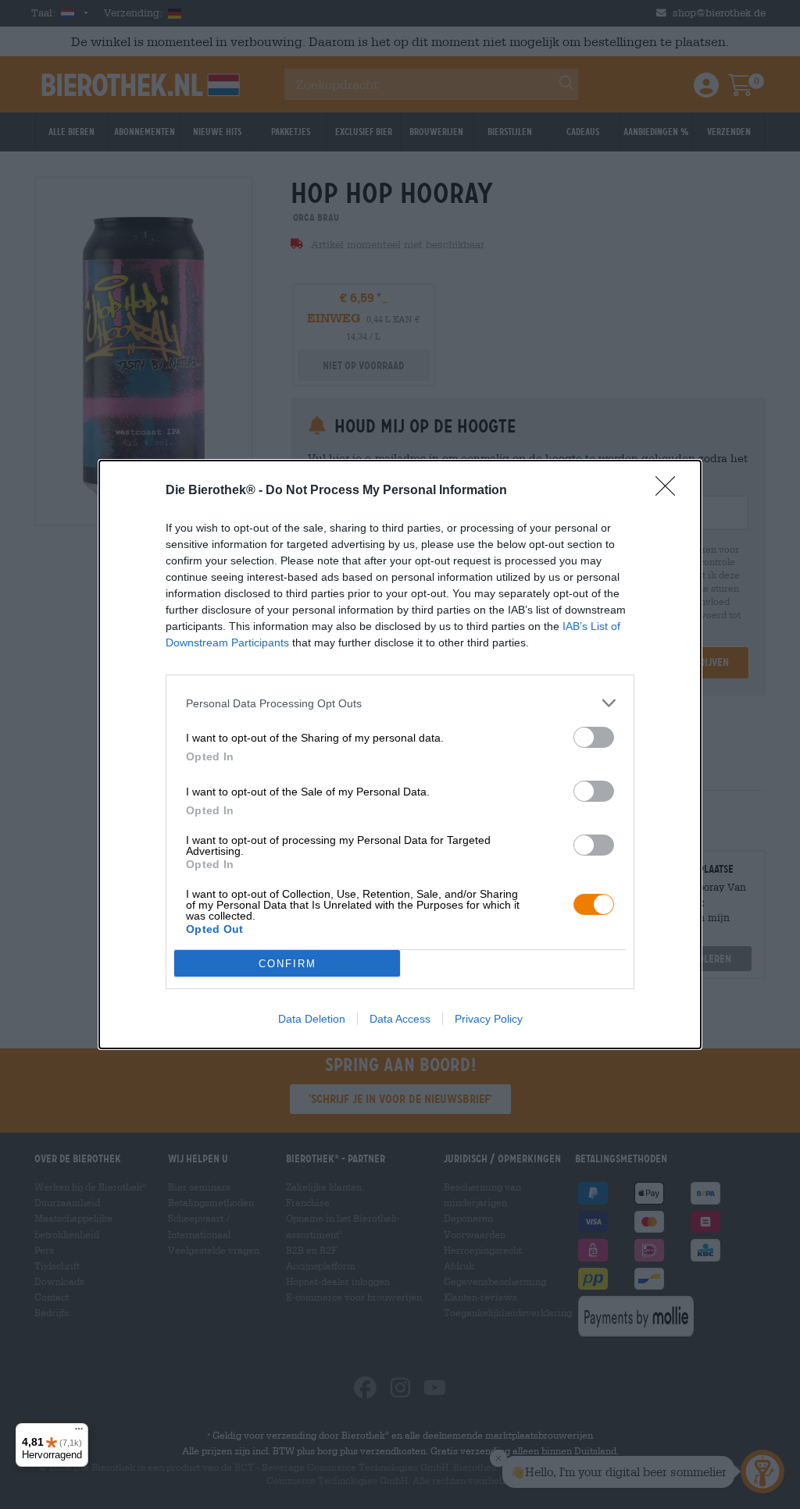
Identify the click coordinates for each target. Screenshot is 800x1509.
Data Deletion (311, 1019)
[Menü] (79, 1432)
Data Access (400, 1019)
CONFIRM (287, 964)
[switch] (593, 737)
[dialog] (400, 754)
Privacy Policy (489, 1019)
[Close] (670, 491)
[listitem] (400, 703)
